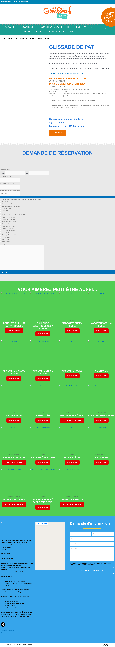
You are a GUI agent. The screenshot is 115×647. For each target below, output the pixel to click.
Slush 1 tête (5, 239)
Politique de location (62, 31)
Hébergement (98, 644)
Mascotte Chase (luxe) (9, 219)
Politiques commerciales (8, 633)
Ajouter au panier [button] (72, 420)
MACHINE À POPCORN (9, 217)
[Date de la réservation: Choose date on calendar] (57, 197)
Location (13, 38)
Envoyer (5, 272)
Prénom (2, 173)
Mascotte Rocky (7, 224)
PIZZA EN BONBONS (8, 230)
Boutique (28, 27)
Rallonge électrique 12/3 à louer (11, 235)
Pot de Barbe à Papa (8, 232)
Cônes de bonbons (7, 208)
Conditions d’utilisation (7, 630)
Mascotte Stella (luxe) (8, 228)
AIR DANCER (6, 201)
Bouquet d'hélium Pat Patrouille (11, 206)
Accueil (10, 27)
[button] (107, 29)
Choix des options (14, 462)
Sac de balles (6, 237)
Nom (27, 173)
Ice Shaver (5, 210)
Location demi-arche (8, 213)
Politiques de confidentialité (102, 563)
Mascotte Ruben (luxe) (9, 226)
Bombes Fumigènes (8, 204)
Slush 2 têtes (6, 241)
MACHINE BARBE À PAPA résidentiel (13, 215)
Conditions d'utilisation (75, 564)
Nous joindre (32, 31)
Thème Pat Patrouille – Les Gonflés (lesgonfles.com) (66, 73)
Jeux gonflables (26, 38)
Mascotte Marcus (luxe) (9, 221)
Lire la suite (14, 331)
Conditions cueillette (55, 27)
